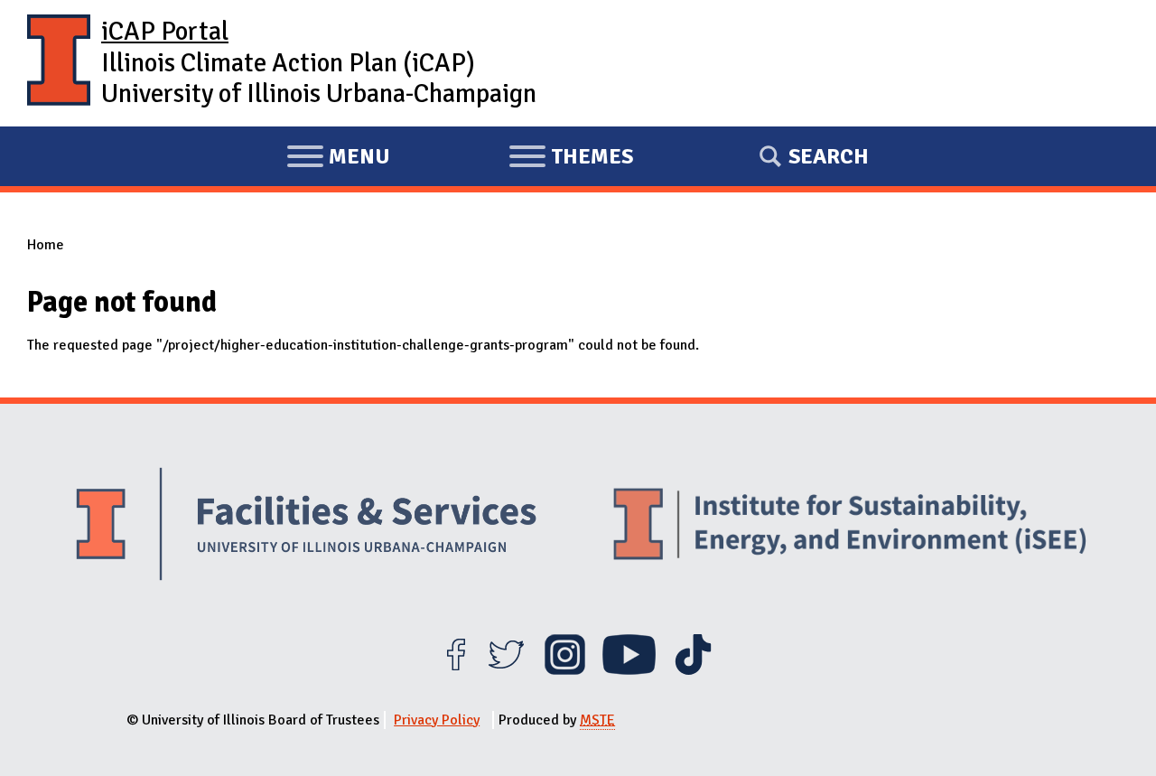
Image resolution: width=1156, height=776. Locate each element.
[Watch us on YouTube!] (629, 670)
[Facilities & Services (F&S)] (306, 526)
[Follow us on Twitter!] (506, 670)
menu (338, 159)
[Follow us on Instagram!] (565, 670)
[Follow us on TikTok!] (693, 670)
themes (570, 159)
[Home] (58, 63)
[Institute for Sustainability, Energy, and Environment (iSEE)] (849, 526)
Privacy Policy (437, 720)
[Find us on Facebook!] (455, 670)
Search (828, 156)
